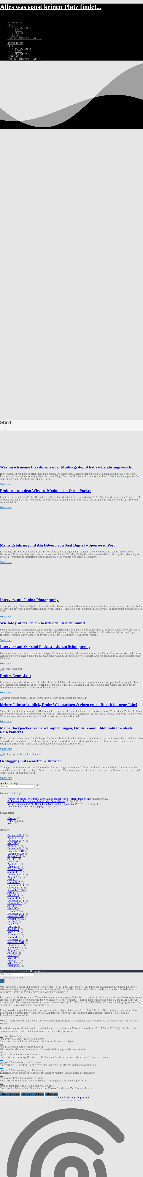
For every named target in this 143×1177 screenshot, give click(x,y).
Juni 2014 (12, 892)
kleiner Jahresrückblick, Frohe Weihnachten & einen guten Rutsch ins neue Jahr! (68, 704)
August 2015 (14, 877)
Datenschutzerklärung (24, 38)
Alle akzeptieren (10, 1094)
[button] (71, 1036)
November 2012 (15, 916)
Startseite (15, 22)
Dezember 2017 (15, 840)
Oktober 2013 (14, 903)
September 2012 (16, 919)
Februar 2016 (14, 869)
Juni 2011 (12, 955)
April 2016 (13, 864)
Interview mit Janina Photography (29, 600)
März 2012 (13, 932)
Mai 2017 (12, 843)
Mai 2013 (12, 908)
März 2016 (13, 866)
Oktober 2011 (14, 945)
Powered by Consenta (71, 1101)
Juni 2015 (12, 879)
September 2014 (16, 890)
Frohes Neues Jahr (15, 675)
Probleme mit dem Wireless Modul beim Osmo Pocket (45, 490)
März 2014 (13, 895)
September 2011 (15, 947)
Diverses (21, 33)
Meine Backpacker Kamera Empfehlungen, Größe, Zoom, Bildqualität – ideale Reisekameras (66, 730)
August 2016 (14, 856)
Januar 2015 (13, 882)
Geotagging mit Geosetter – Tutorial (30, 761)
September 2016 (16, 853)
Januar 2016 (13, 872)
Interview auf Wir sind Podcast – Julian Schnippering (45, 646)
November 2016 (15, 851)
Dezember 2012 (15, 913)
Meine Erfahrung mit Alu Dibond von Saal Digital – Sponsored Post (57, 545)
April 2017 (13, 846)
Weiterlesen (6, 484)
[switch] (1, 1037)
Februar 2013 (14, 911)
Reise (18, 30)
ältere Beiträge (9, 783)
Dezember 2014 (15, 885)
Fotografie (23, 27)
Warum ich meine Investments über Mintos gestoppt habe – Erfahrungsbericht (66, 467)
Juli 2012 (12, 921)
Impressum (15, 35)
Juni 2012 (12, 924)
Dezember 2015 (15, 874)
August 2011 (14, 950)
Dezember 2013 (15, 900)
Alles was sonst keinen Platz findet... (50, 6)
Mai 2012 (12, 926)
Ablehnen (52, 1094)
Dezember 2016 (15, 848)
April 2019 (13, 838)
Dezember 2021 (15, 835)
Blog (11, 25)
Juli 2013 (12, 905)
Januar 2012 (13, 937)
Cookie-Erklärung (65, 1097)
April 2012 (13, 929)
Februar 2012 (14, 934)
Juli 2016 (12, 859)
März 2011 (13, 963)
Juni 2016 (12, 861)
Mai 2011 (12, 958)
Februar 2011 (14, 965)
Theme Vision (37, 971)
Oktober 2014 (14, 887)
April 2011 (13, 960)
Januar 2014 (13, 898)
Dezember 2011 (15, 939)
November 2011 (15, 942)
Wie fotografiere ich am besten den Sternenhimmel (42, 623)
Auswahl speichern (33, 1094)
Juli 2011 (12, 952)
